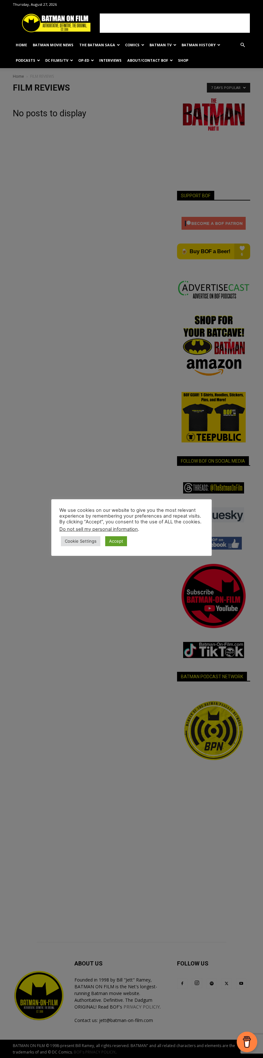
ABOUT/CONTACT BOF (147, 60)
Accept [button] (116, 541)
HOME (21, 44)
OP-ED (83, 60)
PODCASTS (25, 60)
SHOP (183, 60)
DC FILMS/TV (56, 60)
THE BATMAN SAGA (97, 44)
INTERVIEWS (110, 60)
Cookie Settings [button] (81, 541)
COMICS (132, 44)
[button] (242, 45)
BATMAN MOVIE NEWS (53, 44)
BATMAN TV (160, 44)
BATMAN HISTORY (199, 44)
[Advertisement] (175, 23)
